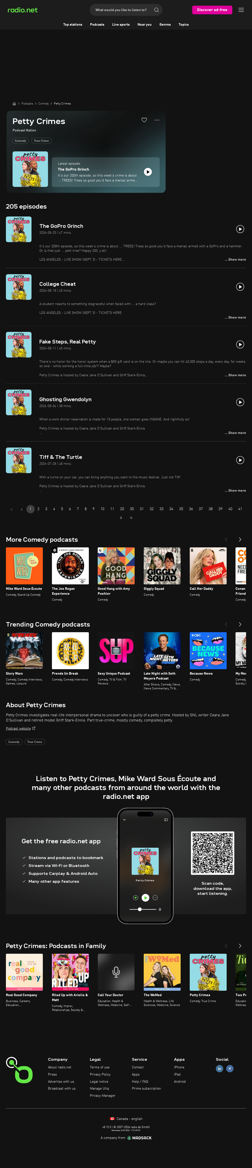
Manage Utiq (99, 1088)
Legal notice (99, 1081)
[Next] (240, 537)
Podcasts (97, 24)
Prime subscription (146, 1088)
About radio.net (59, 1067)
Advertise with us (61, 1081)
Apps (136, 1074)
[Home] (14, 104)
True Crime (41, 141)
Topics (184, 24)
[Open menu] (241, 10)
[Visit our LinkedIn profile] (219, 1068)
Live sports (121, 24)
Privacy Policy (100, 1074)
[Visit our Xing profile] (230, 1068)
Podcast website (18, 728)
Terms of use (100, 1067)
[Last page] (131, 518)
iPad (177, 1074)
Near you (145, 24)
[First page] (12, 509)
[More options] (157, 120)
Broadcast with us (62, 1088)
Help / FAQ (140, 1081)
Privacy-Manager (102, 1095)
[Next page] (121, 518)
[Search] (156, 10)
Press (52, 1074)
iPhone (179, 1067)
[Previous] (226, 537)
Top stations (72, 24)
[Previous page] (22, 509)
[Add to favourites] (144, 120)
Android (180, 1081)
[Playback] (148, 172)
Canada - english (129, 1119)
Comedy (20, 141)
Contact (138, 1067)
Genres (165, 24)
